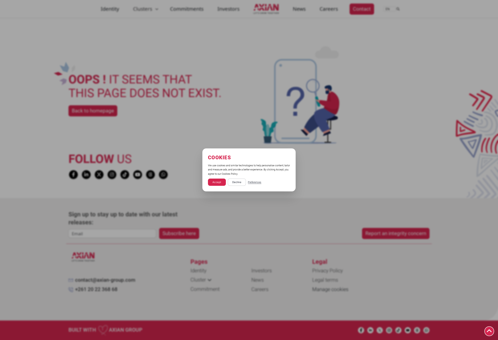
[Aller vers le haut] (489, 331)
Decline (237, 182)
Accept (216, 182)
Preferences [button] (254, 182)
